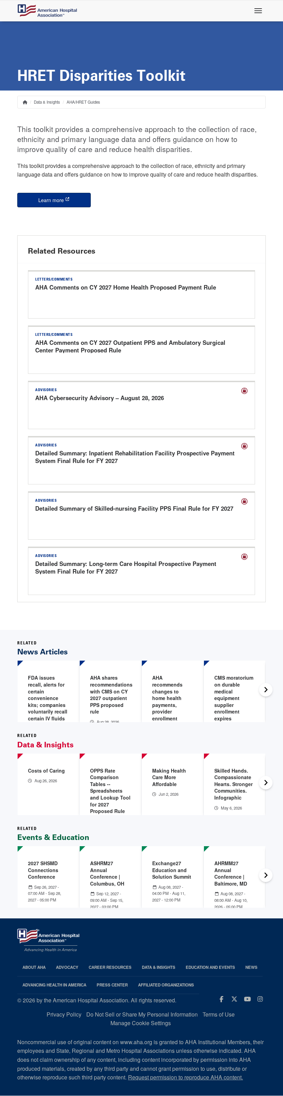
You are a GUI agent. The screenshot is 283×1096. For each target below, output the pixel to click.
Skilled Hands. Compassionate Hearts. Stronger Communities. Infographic (233, 784)
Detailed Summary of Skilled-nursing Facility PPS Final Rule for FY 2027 (134, 508)
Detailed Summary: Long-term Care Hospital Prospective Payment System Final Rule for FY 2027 (125, 567)
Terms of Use (219, 1014)
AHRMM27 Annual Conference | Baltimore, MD (230, 873)
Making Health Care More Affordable (169, 777)
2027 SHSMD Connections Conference (43, 870)
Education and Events (210, 967)
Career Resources (110, 967)
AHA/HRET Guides (83, 102)
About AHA (34, 967)
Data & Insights (47, 102)
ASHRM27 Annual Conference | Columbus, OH (107, 873)
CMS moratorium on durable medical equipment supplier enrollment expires (233, 698)
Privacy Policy (64, 1014)
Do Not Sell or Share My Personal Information (142, 1014)
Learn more (64, 200)
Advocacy (67, 967)
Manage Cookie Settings (140, 1023)
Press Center (112, 985)
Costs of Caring (46, 770)
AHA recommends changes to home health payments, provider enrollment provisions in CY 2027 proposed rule (171, 708)
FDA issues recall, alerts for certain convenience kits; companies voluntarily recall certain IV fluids (47, 698)
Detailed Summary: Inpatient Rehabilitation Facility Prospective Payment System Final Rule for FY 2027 (135, 457)
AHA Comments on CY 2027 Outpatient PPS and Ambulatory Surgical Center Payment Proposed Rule (130, 346)
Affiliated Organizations (166, 985)
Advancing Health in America (54, 985)
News (251, 967)
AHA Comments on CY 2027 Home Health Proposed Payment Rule (125, 287)
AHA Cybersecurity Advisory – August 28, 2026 (99, 398)
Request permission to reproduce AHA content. (185, 1077)
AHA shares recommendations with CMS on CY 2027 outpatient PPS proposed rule (111, 694)
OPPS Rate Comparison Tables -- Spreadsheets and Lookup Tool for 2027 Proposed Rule (110, 791)
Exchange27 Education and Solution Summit (171, 870)
